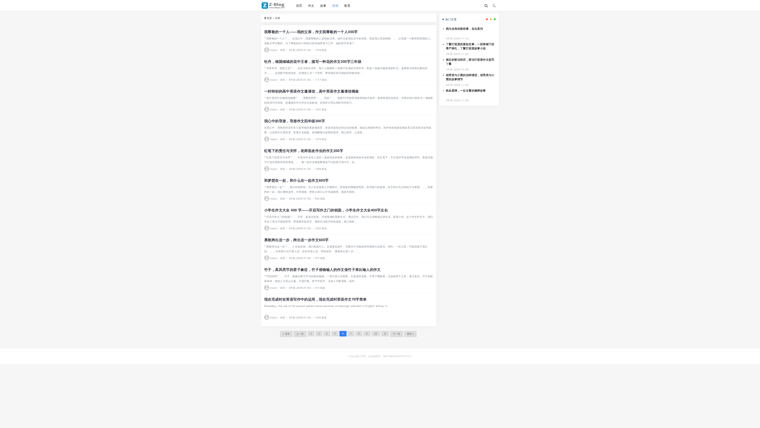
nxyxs (273, 50)
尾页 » (410, 333)
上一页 (300, 333)
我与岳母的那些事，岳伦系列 (464, 29)
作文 (311, 5)
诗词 (335, 5)
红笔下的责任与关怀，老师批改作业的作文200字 (303, 150)
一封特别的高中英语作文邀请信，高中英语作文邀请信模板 (311, 91)
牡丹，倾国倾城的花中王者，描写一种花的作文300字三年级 (312, 61)
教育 (347, 5)
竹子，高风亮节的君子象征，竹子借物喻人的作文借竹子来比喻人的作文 (322, 269)
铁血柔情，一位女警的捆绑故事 (466, 90)
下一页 (396, 333)
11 (385, 333)
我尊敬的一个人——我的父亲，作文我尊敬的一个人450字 (311, 31)
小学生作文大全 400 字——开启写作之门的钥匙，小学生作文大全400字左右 (326, 210)
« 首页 (286, 333)
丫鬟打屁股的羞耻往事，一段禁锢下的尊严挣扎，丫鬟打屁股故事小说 (470, 46)
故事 (323, 5)
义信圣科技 (374, 356)
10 (375, 333)
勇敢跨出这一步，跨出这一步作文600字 (296, 239)
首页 (299, 5)
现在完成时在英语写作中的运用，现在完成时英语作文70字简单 (315, 299)
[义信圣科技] (273, 5)
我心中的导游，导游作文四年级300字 (294, 120)
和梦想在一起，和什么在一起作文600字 (296, 180)
